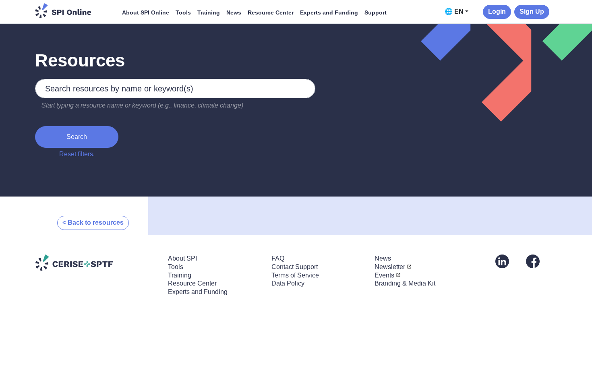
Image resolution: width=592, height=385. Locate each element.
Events (384, 275)
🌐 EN (454, 11)
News (233, 12)
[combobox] (175, 88)
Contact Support (294, 266)
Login (497, 11)
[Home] (63, 10)
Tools (183, 12)
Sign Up (532, 11)
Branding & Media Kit (405, 283)
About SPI (182, 258)
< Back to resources (93, 222)
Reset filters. (77, 154)
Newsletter (390, 266)
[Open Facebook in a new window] (533, 260)
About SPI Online (145, 12)
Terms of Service (295, 275)
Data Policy (287, 283)
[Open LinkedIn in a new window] (502, 260)
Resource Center (271, 12)
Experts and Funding (329, 12)
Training (208, 12)
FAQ (277, 258)
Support (375, 12)
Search (76, 136)
